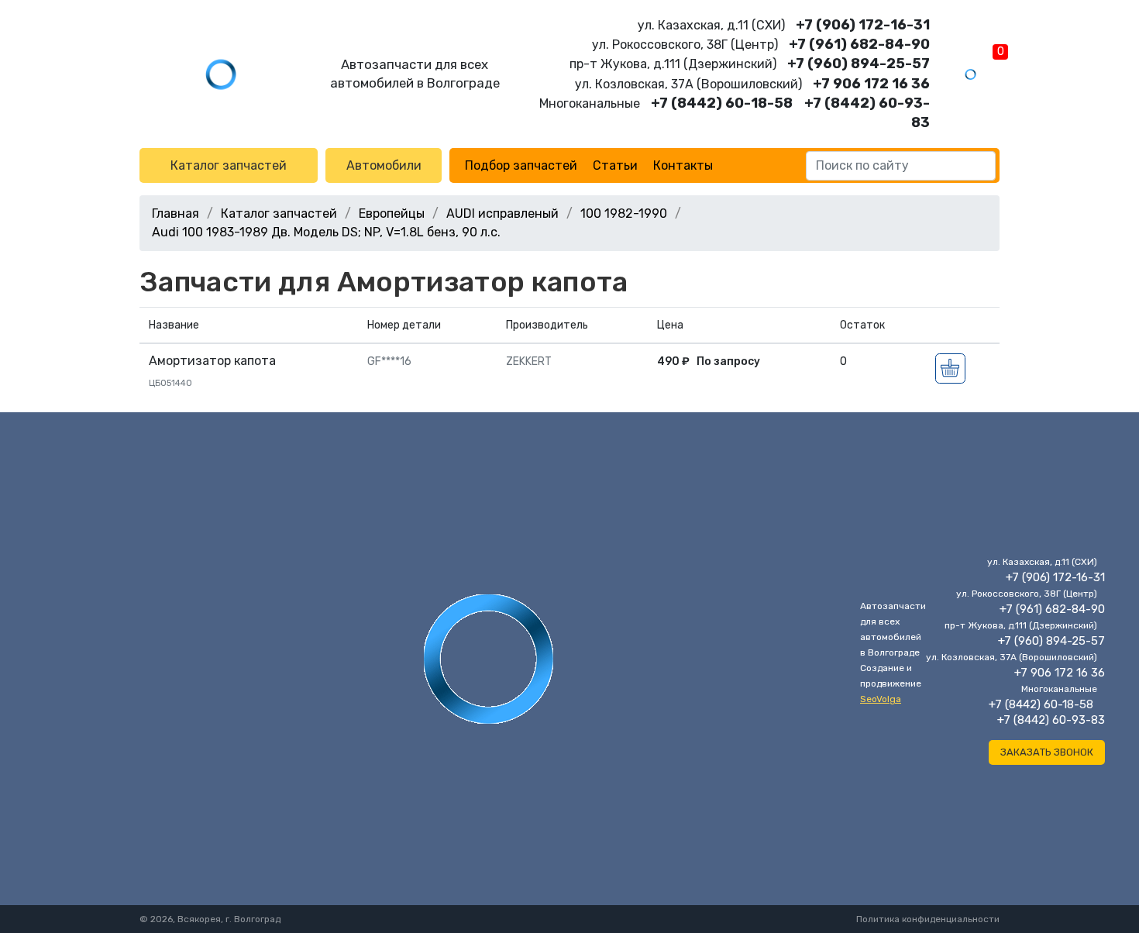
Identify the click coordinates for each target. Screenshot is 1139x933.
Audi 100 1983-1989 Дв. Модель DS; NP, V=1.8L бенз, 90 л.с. (326, 232)
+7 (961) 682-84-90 (859, 44)
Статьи (615, 165)
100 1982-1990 (623, 213)
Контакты (683, 165)
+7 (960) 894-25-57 (858, 63)
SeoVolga (880, 699)
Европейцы (392, 213)
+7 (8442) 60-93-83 (1051, 720)
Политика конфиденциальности (928, 919)
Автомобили (384, 165)
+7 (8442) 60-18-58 (722, 103)
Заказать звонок (1046, 752)
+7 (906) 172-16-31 (863, 24)
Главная (175, 213)
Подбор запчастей (521, 165)
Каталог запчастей (228, 165)
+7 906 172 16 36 (871, 83)
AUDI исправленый (502, 213)
